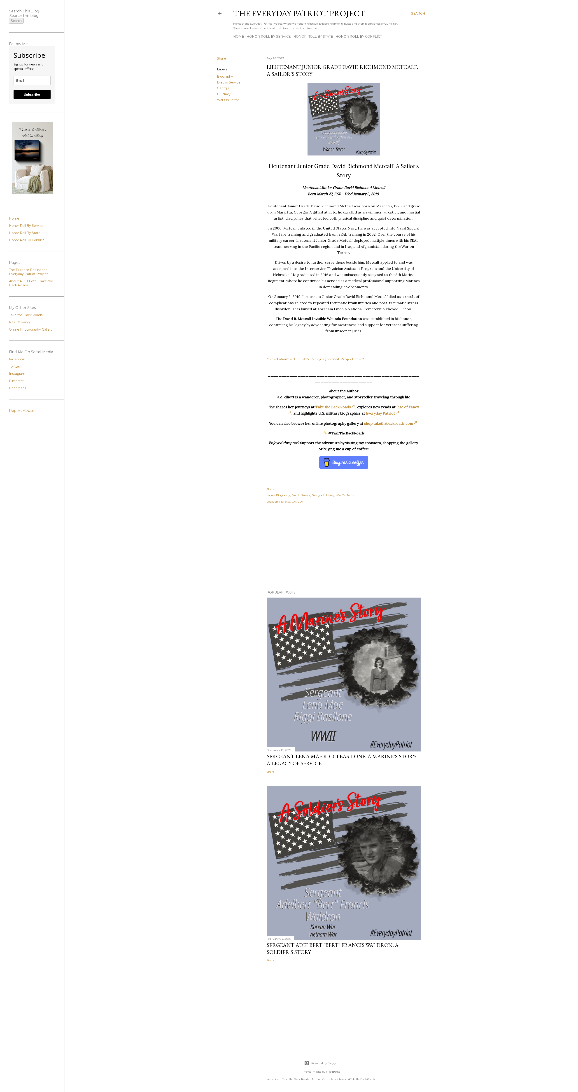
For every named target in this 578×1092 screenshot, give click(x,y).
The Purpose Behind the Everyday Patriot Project (28, 272)
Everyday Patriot (380, 413)
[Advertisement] (344, 547)
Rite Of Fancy (20, 322)
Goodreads (17, 388)
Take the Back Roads (333, 407)
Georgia (223, 88)
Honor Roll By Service (269, 37)
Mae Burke (333, 1071)
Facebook (17, 359)
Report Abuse (21, 410)
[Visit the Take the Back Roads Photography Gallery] (32, 193)
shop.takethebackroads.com (388, 423)
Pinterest (16, 381)
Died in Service (228, 82)
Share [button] (221, 58)
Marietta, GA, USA (291, 501)
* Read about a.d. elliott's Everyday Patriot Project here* (315, 359)
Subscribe (32, 94)
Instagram (17, 374)
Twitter (14, 366)
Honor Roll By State (313, 37)
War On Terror (228, 100)
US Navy (224, 94)
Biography (225, 76)
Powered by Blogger (324, 1063)
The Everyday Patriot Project (299, 13)
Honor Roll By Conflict (359, 37)
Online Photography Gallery (30, 329)
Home (238, 37)
